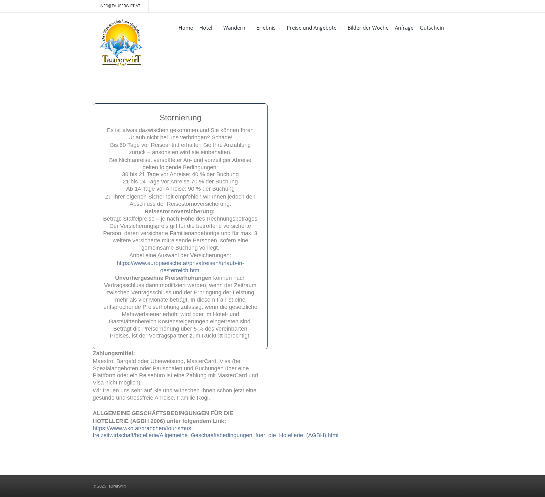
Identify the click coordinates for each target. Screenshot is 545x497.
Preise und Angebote (312, 27)
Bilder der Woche (368, 27)
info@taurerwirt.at (120, 6)
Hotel (205, 27)
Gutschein (432, 27)
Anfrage (404, 27)
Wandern (234, 27)
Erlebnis (266, 27)
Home (186, 27)
